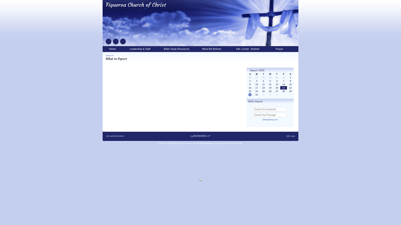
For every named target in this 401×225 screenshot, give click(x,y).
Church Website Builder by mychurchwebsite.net (211, 143)
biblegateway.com (270, 120)
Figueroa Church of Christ (136, 5)
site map (290, 136)
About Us (110, 56)
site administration (115, 136)
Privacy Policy (237, 143)
